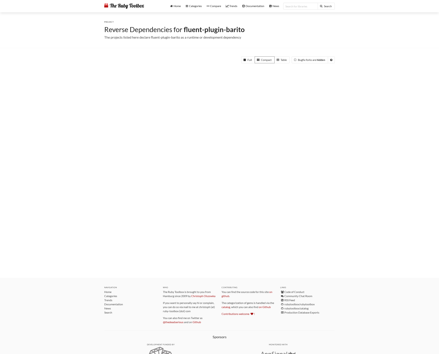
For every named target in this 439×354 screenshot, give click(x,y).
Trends (108, 300)
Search (108, 312)
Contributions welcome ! (238, 313)
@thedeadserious (173, 322)
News (107, 308)
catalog (226, 307)
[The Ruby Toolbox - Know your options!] (124, 6)
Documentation (113, 304)
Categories (110, 296)
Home (107, 291)
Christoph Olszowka (203, 296)
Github (197, 322)
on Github (265, 307)
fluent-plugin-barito (214, 29)
